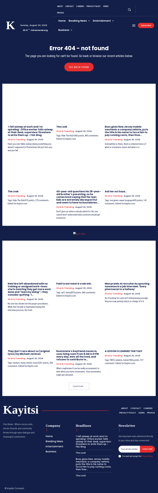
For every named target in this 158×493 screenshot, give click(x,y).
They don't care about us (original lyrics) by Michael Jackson (29, 353)
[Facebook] (140, 8)
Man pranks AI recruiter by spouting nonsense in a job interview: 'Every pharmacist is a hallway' (127, 286)
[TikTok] (132, 488)
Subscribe (147, 449)
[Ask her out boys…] (127, 171)
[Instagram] (144, 8)
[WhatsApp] (152, 488)
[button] (129, 9)
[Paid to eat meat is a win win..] (79, 263)
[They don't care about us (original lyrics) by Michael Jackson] (30, 331)
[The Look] (79, 106)
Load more (78, 386)
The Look (61, 126)
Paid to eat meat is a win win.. (74, 283)
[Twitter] (148, 8)
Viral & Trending (16, 139)
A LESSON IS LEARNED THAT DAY (123, 351)
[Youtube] (140, 11)
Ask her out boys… (116, 191)
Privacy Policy (147, 456)
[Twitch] (139, 488)
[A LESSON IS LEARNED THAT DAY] (127, 331)
